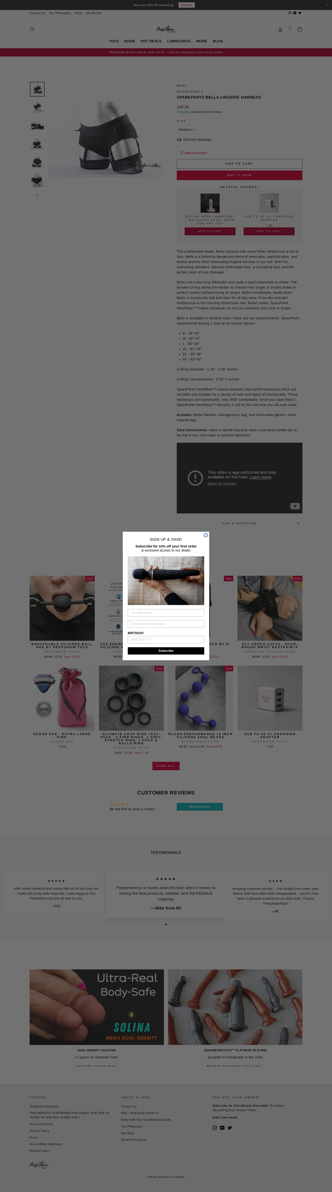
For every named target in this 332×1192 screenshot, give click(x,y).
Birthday (136, 633)
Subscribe (166, 650)
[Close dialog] (206, 535)
